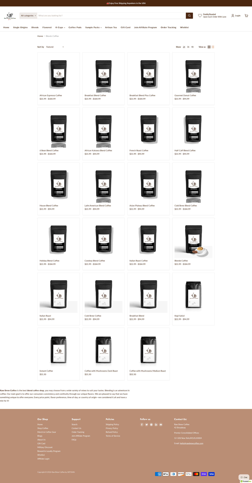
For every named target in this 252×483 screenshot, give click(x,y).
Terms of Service (113, 436)
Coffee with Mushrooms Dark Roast (101, 371)
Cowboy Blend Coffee (95, 260)
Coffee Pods (75, 27)
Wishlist (184, 27)
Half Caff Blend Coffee (185, 150)
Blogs (39, 436)
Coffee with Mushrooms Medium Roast (148, 371)
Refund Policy (112, 432)
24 (184, 47)
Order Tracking (168, 27)
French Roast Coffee (139, 150)
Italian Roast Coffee (139, 260)
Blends (35, 27)
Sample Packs (92, 27)
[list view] (213, 47)
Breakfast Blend (137, 315)
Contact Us (76, 428)
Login (237, 15)
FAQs (74, 439)
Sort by (40, 47)
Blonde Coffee (181, 260)
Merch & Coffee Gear (46, 432)
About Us (41, 439)
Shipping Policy (112, 424)
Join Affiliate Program (145, 27)
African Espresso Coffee (51, 95)
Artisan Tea (111, 27)
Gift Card (125, 27)
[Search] (189, 16)
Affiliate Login (43, 458)
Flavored (47, 27)
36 (188, 47)
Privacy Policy (112, 428)
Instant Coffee (46, 371)
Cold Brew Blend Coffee (186, 205)
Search (74, 424)
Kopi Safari (180, 315)
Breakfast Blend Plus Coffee (142, 95)
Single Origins (20, 27)
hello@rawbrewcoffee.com (191, 443)
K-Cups (60, 27)
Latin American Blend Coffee (98, 205)
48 (192, 47)
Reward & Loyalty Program (48, 451)
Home (6, 27)
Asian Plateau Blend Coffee (142, 205)
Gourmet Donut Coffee (185, 95)
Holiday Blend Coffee (49, 260)
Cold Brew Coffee (93, 315)
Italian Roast (45, 315)
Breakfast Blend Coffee (95, 95)
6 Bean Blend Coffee (49, 150)
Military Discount (44, 447)
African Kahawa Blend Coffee (98, 150)
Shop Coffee (42, 428)
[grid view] (209, 47)
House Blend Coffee (49, 205)
